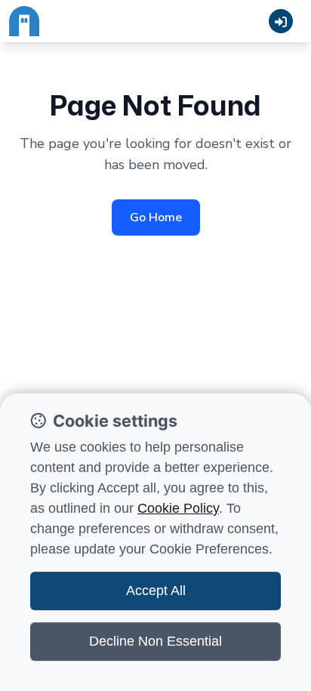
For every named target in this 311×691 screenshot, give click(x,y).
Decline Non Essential (155, 641)
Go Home (156, 217)
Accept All (156, 590)
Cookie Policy (178, 508)
